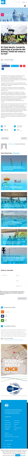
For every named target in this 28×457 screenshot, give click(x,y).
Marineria (16, 424)
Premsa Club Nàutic (8, 59)
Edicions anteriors (9, 434)
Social (15, 429)
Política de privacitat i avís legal (12, 436)
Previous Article (5, 138)
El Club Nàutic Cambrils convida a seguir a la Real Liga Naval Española (13, 187)
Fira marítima (17, 422)
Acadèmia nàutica (8, 339)
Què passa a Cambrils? (7, 428)
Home (18, 13)
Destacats (10, 14)
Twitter (8, 446)
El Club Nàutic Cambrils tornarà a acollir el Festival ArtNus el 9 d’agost (14, 242)
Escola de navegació (19, 339)
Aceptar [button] (17, 455)
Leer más (23, 455)
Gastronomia (7, 424)
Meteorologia (8, 426)
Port (15, 426)
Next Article (24, 138)
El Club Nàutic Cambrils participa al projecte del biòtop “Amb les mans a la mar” (13, 50)
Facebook (9, 444)
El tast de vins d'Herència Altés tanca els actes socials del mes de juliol (13, 205)
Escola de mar (8, 422)
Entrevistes (16, 420)
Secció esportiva (17, 428)
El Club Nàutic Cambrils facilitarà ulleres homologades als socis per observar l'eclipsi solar (12, 223)
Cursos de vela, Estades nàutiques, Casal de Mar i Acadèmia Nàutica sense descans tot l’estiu (14, 168)
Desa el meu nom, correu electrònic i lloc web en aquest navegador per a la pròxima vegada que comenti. (12, 293)
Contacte (7, 433)
